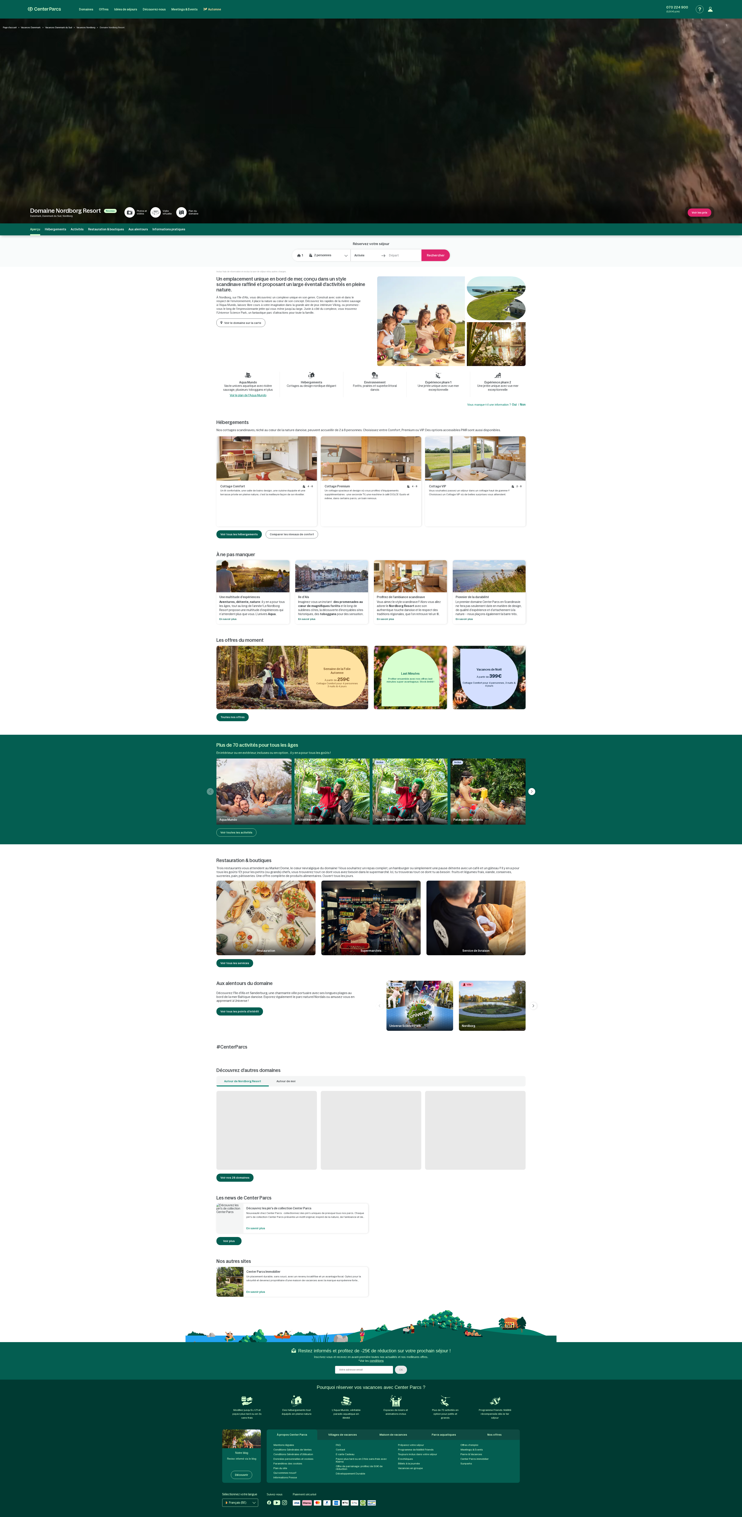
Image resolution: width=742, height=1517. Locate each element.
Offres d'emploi (469, 1445)
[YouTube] (276, 1503)
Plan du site (280, 1468)
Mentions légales (283, 1445)
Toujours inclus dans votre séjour (417, 1454)
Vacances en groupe (410, 1468)
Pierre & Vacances (471, 1454)
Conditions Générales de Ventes (292, 1449)
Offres (103, 9)
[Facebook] (269, 1503)
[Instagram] (284, 1503)
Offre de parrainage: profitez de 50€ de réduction (359, 1467)
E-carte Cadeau (345, 1454)
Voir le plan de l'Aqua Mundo (248, 395)
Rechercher (436, 255)
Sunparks (466, 1463)
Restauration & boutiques (106, 229)
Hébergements (55, 229)
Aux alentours (138, 229)
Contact (340, 1449)
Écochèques (405, 1458)
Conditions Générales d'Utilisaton (293, 1454)
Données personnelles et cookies (293, 1458)
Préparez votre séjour (411, 1445)
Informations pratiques (168, 229)
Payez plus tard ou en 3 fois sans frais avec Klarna (361, 1460)
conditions (377, 1360)
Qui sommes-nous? (284, 1472)
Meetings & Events (184, 9)
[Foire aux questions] (700, 9)
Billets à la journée (409, 1463)
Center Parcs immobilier (474, 1458)
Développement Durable (350, 1473)
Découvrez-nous (154, 9)
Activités (77, 229)
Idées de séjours (125, 9)
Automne (214, 9)
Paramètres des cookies (287, 1463)
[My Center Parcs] (710, 9)
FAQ (338, 1445)
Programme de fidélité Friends (416, 1449)
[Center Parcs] (44, 9)
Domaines (86, 9)
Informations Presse (285, 1477)
